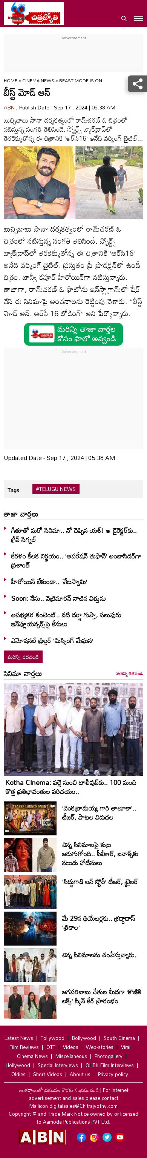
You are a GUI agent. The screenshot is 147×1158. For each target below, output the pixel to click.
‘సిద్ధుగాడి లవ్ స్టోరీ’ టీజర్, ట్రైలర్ (100, 881)
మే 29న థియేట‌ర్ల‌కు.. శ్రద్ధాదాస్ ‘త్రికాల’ (98, 922)
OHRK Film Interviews (110, 1065)
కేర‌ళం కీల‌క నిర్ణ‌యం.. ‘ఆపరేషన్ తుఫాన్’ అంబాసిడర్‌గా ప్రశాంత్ (76, 560)
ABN (10, 107)
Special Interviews (58, 1065)
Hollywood (18, 1065)
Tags (13, 490)
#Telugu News (56, 489)
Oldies (18, 1074)
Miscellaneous (71, 1056)
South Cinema (119, 1038)
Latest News (19, 1038)
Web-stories (99, 1047)
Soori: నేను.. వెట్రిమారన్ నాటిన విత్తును (58, 598)
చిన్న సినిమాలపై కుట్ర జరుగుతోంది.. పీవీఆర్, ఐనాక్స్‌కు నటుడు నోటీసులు (100, 853)
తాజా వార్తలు (21, 513)
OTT (50, 1047)
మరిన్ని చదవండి (23, 657)
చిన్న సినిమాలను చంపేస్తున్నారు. (99, 954)
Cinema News (38, 80)
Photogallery (108, 1056)
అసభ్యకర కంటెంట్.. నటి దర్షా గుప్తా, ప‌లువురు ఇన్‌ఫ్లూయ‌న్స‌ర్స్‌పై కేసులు (66, 619)
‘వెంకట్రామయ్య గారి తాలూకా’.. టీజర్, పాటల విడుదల (99, 812)
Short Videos (47, 1074)
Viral (125, 1047)
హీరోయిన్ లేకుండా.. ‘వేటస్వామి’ (49, 581)
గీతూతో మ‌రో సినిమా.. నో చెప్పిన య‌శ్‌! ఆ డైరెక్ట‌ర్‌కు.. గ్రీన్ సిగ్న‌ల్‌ (74, 534)
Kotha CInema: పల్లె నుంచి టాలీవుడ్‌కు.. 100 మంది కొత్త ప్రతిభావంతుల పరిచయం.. (71, 786)
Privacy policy (113, 1074)
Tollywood (52, 1038)
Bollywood (84, 1038)
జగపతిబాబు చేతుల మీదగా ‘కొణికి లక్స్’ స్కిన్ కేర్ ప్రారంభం (101, 996)
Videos (70, 1047)
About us (80, 1074)
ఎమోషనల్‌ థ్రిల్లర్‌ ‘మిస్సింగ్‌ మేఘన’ (52, 640)
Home (10, 80)
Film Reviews (24, 1047)
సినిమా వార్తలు (23, 673)
